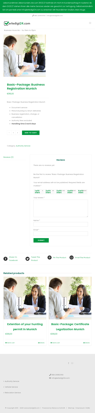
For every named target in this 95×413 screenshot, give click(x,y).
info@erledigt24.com (55, 15)
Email (36, 230)
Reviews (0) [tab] (8, 157)
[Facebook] (69, 363)
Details (42, 343)
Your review (39, 197)
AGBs (88, 408)
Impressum (80, 408)
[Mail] (72, 363)
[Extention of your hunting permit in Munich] (25, 298)
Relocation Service (13, 392)
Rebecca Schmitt (58, 408)
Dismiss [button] (89, 9)
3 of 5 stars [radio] (59, 192)
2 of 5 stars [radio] (48, 192)
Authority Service (23, 146)
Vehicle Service (11, 387)
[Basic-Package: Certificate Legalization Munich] (70, 298)
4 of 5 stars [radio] (70, 192)
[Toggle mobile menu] (90, 23)
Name (36, 220)
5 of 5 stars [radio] (80, 192)
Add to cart (31, 133)
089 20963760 (39, 15)
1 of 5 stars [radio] (37, 192)
